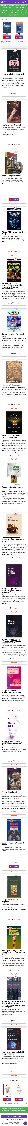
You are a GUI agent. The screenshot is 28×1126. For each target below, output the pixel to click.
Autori (3, 47)
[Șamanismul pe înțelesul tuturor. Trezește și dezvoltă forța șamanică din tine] (14, 321)
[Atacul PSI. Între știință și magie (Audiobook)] (14, 162)
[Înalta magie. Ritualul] (14, 111)
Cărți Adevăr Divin (10, 47)
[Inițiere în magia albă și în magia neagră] (14, 1039)
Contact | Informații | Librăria (14, 1116)
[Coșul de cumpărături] (19, 2)
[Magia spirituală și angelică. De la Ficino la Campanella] (14, 886)
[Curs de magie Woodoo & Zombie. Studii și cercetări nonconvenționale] (14, 829)
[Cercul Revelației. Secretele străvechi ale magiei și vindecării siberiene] (14, 779)
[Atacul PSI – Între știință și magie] (14, 219)
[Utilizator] (23, 2)
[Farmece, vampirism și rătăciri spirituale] (14, 422)
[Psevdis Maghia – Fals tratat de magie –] (14, 371)
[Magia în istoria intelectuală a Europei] (14, 677)
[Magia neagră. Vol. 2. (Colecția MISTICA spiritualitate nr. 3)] (14, 575)
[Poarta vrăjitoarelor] (14, 524)
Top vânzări (18, 47)
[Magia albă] (14, 728)
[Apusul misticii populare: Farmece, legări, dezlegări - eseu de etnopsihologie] (14, 474)
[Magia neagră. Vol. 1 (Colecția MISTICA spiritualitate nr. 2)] (14, 626)
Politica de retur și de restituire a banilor (14, 1119)
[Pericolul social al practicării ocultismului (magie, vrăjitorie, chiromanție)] (14, 270)
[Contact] (26, 2)
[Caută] (15, 2)
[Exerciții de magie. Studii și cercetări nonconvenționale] (14, 937)
